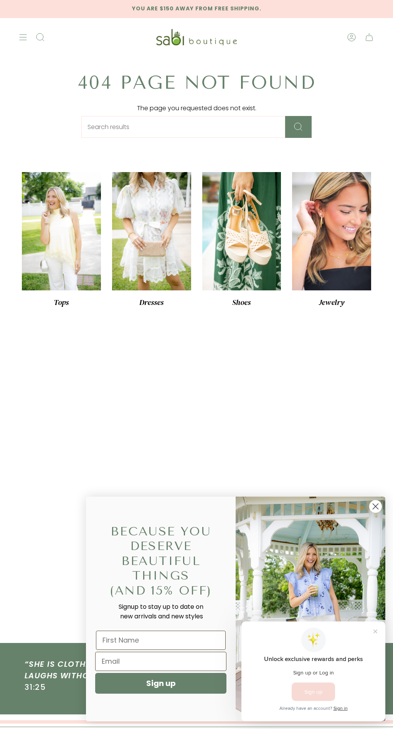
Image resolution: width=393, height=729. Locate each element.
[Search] (298, 127)
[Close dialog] (375, 506)
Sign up (161, 683)
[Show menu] (23, 37)
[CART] (369, 37)
